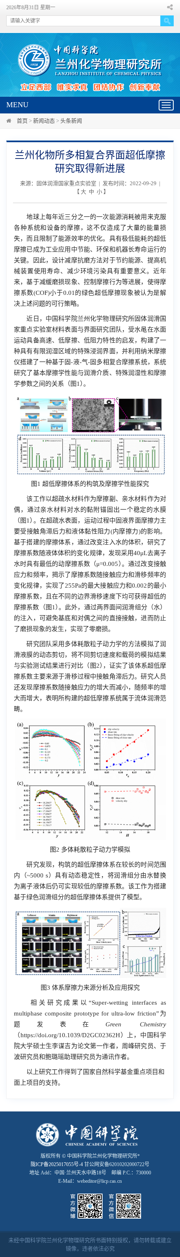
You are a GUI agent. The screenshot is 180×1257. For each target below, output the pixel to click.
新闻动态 (44, 121)
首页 (22, 121)
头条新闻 (71, 121)
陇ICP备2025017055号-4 (57, 1164)
